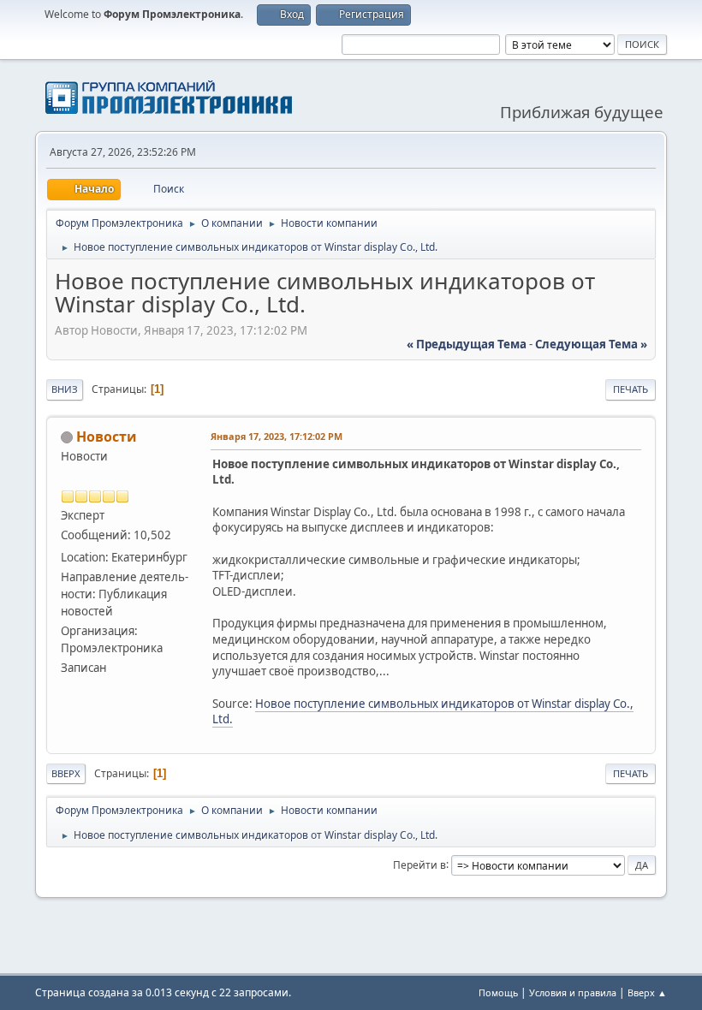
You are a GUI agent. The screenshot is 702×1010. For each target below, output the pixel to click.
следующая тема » (591, 344)
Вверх (65, 773)
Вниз (64, 389)
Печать (630, 389)
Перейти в (419, 864)
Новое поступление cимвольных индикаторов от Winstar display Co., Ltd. (423, 712)
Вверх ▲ (647, 992)
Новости (106, 436)
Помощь (498, 992)
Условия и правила (572, 992)
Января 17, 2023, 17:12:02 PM (276, 436)
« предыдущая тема (466, 344)
